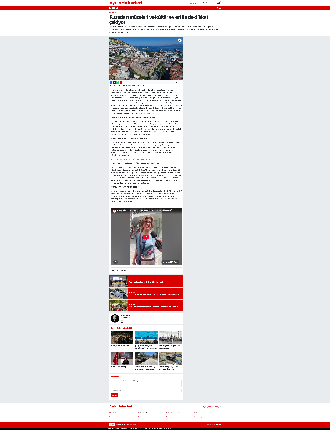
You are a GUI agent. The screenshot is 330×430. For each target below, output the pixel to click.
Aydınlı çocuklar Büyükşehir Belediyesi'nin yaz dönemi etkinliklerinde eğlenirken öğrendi (146, 347)
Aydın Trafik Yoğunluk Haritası (204, 412)
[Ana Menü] (219, 8)
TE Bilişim (218, 424)
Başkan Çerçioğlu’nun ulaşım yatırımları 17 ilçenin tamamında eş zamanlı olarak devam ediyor (146, 368)
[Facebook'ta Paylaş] (111, 82)
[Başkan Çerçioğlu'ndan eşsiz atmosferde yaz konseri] (122, 337)
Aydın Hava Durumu (145, 412)
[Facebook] (203, 406)
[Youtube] (216, 406)
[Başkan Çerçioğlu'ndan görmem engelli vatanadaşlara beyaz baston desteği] (170, 337)
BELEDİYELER (113, 12)
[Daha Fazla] (121, 82)
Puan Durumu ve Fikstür (117, 417)
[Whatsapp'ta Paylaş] (117, 82)
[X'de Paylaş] (114, 82)
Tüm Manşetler (144, 417)
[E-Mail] (122, 321)
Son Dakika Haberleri (173, 417)
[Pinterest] (209, 406)
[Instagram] (213, 406)
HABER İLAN (113, 8)
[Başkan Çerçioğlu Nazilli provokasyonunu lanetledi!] (122, 358)
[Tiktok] (219, 406)
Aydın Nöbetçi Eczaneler (118, 412)
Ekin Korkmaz (115, 86)
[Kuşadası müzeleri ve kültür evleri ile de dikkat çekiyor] (146, 58)
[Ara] (217, 8)
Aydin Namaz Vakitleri (174, 412)
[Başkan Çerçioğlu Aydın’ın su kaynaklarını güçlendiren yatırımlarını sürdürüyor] (170, 358)
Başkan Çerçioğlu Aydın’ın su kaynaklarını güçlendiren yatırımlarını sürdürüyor (168, 368)
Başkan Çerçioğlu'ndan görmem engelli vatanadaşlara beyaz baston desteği (169, 347)
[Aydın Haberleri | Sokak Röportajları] (125, 2)
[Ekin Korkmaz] (115, 318)
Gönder (114, 395)
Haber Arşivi (199, 417)
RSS (113, 424)
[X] (206, 406)
